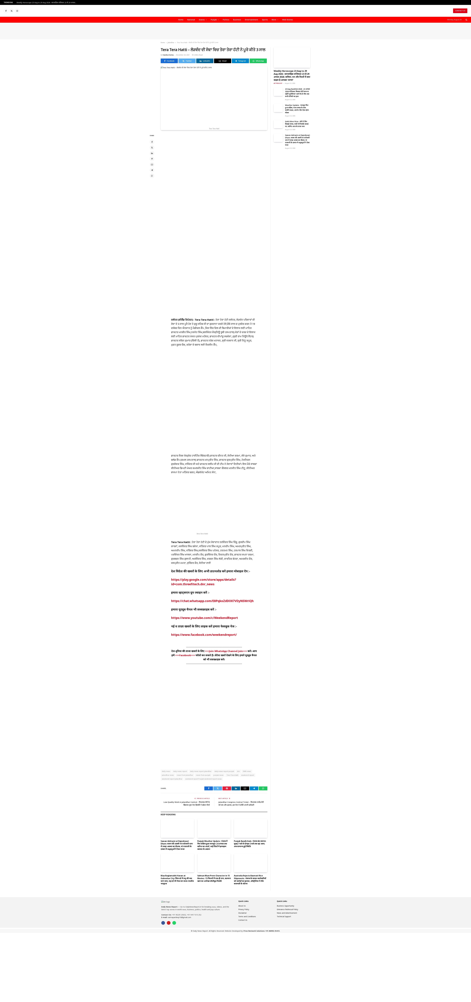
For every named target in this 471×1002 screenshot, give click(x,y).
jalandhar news (168, 775)
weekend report (247, 775)
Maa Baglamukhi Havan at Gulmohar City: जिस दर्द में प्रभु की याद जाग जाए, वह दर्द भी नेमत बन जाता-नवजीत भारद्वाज (177, 879)
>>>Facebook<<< (185, 655)
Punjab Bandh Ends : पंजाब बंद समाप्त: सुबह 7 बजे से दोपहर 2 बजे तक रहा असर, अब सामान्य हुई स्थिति (250, 844)
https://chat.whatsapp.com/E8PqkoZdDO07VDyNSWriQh (212, 601)
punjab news (218, 775)
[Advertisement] (235, 31)
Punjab (214, 19)
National (191, 19)
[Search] (466, 20)
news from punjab (203, 775)
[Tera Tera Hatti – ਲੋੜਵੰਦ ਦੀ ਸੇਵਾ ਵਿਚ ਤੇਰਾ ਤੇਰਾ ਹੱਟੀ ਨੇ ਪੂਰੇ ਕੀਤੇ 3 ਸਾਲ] (214, 96)
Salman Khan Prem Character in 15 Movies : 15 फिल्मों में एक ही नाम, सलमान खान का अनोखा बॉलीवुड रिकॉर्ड (214, 878)
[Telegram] (152, 170)
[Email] (152, 164)
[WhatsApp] (152, 175)
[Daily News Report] (235, 11)
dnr (238, 771)
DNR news (247, 771)
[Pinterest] (152, 159)
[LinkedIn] (152, 153)
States (202, 19)
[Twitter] (152, 147)
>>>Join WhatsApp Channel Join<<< (226, 651)
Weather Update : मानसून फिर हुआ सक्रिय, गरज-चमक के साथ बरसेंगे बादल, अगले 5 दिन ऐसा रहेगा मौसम (297, 109)
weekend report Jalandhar (172, 779)
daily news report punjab (224, 771)
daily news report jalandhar (201, 771)
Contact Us (460, 11)
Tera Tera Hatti (232, 775)
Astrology (278, 83)
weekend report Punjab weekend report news (203, 779)
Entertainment (251, 19)
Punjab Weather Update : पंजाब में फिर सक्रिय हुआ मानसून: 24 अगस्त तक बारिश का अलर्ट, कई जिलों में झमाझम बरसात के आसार (212, 845)
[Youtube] (168, 923)
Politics (226, 19)
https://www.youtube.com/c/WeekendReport (204, 618)
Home (180, 19)
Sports (265, 19)
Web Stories (287, 19)
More (274, 19)
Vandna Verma (168, 55)
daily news (166, 771)
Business (237, 19)
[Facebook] (152, 142)
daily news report (180, 771)
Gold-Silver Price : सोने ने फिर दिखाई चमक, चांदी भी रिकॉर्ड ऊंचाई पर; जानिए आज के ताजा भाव (296, 123)
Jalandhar (171, 43)
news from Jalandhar (185, 775)
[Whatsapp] (174, 923)
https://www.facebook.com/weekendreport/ (204, 635)
